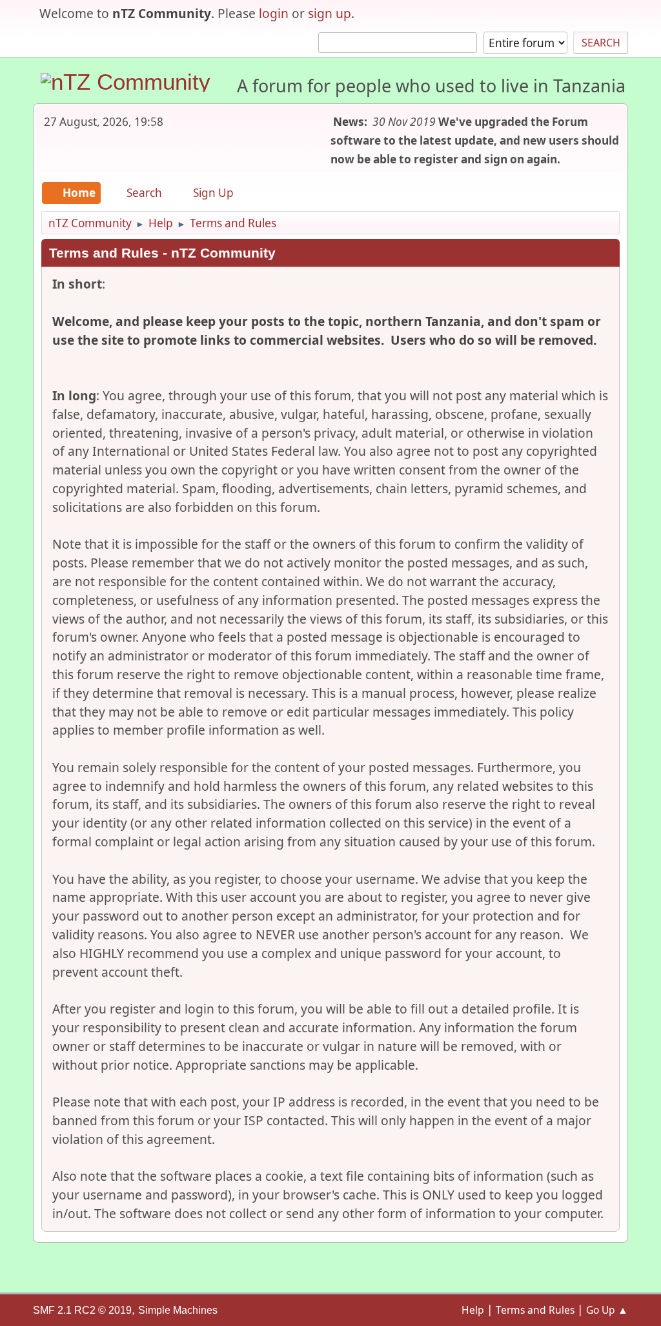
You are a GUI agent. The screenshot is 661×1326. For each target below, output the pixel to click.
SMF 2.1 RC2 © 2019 (82, 1310)
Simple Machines (178, 1310)
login (274, 13)
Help (473, 1310)
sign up (329, 13)
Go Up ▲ (607, 1310)
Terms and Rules (535, 1310)
